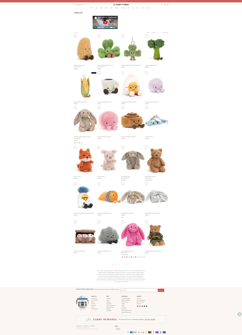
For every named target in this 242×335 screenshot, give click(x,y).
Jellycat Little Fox (77, 176)
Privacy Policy (86, 326)
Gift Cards (108, 308)
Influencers (139, 303)
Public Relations (94, 308)
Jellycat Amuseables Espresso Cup (104, 101)
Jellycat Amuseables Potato (79, 65)
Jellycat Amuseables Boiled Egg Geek (128, 101)
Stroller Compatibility (126, 300)
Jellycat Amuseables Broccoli (151, 65)
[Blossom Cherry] (142, 257)
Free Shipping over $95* (79, 4)
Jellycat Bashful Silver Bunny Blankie (152, 213)
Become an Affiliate (140, 302)
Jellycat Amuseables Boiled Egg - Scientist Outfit (84, 213)
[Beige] (122, 217)
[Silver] (144, 257)
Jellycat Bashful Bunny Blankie (127, 213)
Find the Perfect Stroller (126, 312)
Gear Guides (124, 308)
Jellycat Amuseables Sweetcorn (80, 101)
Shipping (108, 302)
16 (126, 264)
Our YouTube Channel (141, 300)
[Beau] (140, 257)
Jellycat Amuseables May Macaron (152, 101)
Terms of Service (79, 326)
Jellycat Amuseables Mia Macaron (104, 136)
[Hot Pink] (122, 257)
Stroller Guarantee (110, 307)
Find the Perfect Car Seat (126, 310)
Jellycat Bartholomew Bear (150, 176)
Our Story (93, 303)
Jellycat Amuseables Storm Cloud (104, 251)
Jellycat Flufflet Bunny (125, 176)
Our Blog (138, 298)
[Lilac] (133, 257)
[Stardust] (136, 257)
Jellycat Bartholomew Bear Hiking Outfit (153, 251)
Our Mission (93, 305)
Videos (123, 305)
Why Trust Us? (94, 298)
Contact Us (109, 298)
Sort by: (148, 32)
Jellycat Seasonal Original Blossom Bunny (82, 136)
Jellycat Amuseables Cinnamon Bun (128, 136)
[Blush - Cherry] (77, 143)
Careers (92, 302)
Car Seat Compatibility (126, 298)
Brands (92, 307)
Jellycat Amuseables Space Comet (104, 213)
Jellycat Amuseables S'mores (79, 251)
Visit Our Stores (94, 300)
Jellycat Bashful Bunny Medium (127, 251)
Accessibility (109, 310)
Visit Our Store (82, 309)
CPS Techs (124, 307)
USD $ (116, 326)
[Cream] (129, 257)
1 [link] (112, 264)
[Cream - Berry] (79, 143)
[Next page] (129, 264)
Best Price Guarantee (111, 305)
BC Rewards (109, 303)
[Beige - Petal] (75, 143)
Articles (123, 303)
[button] (162, 4)
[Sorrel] (125, 257)
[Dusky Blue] (131, 257)
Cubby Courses (125, 302)
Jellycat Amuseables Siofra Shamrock (105, 65)
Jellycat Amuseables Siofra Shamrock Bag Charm (131, 65)
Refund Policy (92, 326)
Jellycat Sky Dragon (149, 136)
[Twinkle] (138, 257)
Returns (108, 300)
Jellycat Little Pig (100, 176)
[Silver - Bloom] (81, 143)
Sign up (161, 290)
